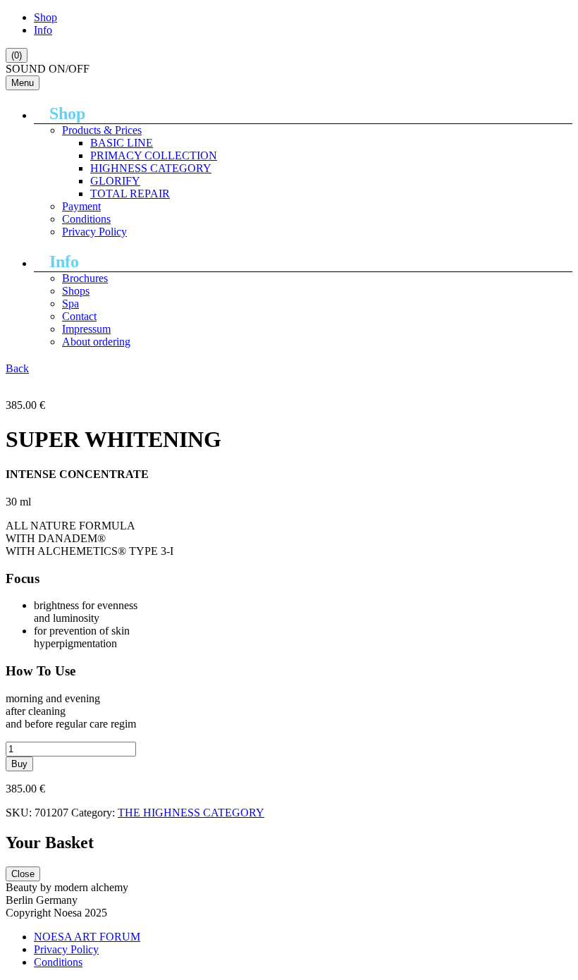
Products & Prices (102, 130)
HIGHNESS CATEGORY (150, 168)
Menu (22, 83)
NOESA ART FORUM (87, 937)
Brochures (85, 278)
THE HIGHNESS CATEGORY (191, 813)
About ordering (96, 342)
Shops (76, 291)
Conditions (86, 219)
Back (17, 368)
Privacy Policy (94, 232)
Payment (81, 206)
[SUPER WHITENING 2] (63, 381)
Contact (79, 316)
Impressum (86, 329)
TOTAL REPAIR (130, 194)
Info (43, 30)
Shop (45, 17)
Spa (70, 304)
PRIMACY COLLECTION (153, 155)
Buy (19, 764)
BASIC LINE (121, 143)
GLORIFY (115, 181)
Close (23, 874)
